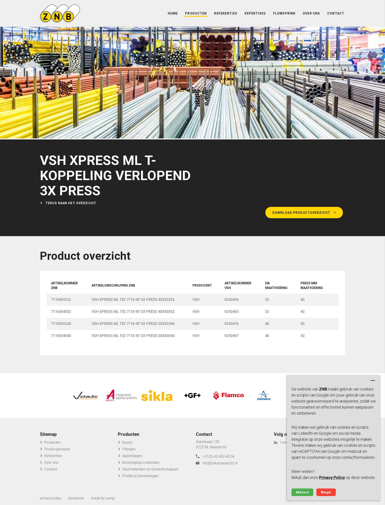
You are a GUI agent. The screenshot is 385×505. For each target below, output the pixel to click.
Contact (335, 13)
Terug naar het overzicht (70, 203)
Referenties (225, 13)
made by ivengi (103, 498)
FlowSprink (284, 13)
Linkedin (287, 442)
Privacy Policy (332, 477)
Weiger (326, 492)
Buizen (127, 442)
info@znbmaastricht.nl (220, 463)
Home (173, 13)
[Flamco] (228, 395)
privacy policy (50, 498)
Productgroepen (57, 449)
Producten (196, 13)
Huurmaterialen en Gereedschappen (150, 469)
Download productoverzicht (301, 212)
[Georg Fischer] (192, 395)
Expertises (255, 13)
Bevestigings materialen (141, 462)
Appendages (132, 456)
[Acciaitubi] (264, 395)
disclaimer (76, 498)
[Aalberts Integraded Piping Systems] (121, 395)
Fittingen (128, 449)
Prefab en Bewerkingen (140, 476)
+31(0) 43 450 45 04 (218, 456)
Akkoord (302, 492)
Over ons (311, 13)
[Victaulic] (85, 395)
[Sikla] (157, 395)
